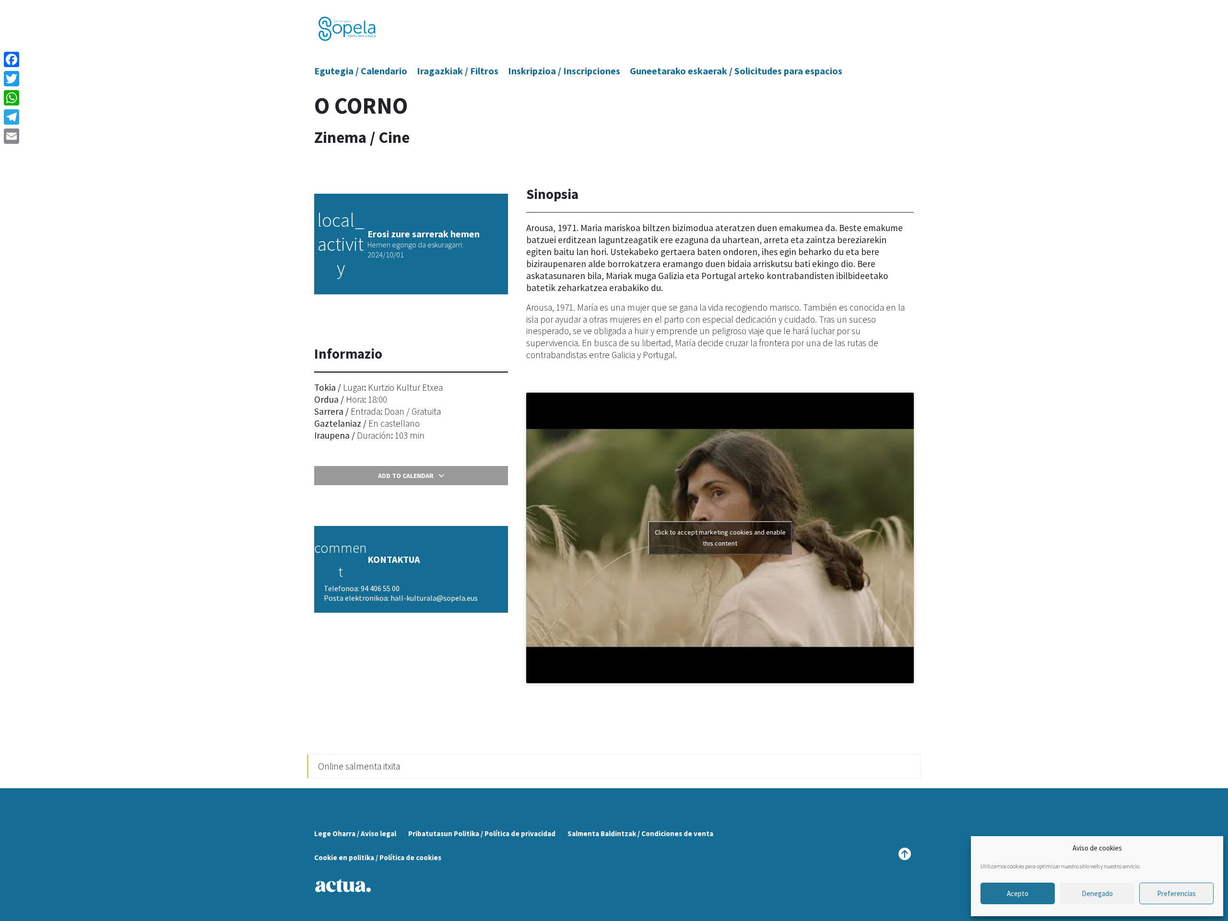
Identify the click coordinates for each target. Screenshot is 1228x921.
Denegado (1097, 893)
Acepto (1017, 893)
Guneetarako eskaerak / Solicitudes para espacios (736, 71)
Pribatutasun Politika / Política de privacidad (481, 833)
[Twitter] (11, 78)
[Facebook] (11, 59)
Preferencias (1176, 893)
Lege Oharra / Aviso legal (355, 833)
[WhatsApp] (11, 97)
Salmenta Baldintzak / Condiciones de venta (640, 833)
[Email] (11, 136)
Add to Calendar (406, 475)
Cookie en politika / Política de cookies (377, 857)
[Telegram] (11, 117)
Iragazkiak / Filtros (457, 71)
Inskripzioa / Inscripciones (564, 71)
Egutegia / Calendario (360, 71)
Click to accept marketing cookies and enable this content (720, 538)
